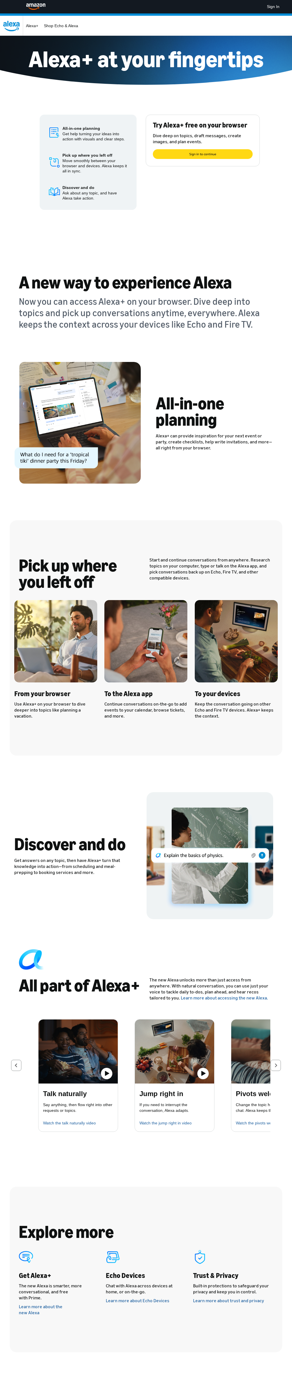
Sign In (273, 6)
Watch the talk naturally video (69, 1123)
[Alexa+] (13, 26)
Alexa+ (32, 25)
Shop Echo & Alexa (61, 25)
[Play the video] (106, 1073)
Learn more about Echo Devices (137, 1300)
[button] (16, 1065)
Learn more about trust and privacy (228, 1300)
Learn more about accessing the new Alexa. (224, 998)
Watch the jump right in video (165, 1123)
